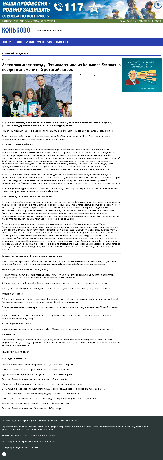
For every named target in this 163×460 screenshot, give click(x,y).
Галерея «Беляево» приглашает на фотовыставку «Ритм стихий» (34, 379)
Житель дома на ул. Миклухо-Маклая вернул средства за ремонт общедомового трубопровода (50, 398)
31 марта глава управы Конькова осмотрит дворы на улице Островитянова (40, 393)
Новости (7, 41)
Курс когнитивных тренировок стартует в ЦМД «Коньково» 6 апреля (37, 374)
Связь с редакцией (57, 41)
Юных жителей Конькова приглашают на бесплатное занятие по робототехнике (43, 384)
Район (19, 41)
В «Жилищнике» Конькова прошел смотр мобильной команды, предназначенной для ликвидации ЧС (53, 388)
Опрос (40, 41)
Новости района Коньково (48, 30)
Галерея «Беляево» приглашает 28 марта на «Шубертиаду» (31, 408)
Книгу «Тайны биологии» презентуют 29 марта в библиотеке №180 (35, 403)
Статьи (30, 41)
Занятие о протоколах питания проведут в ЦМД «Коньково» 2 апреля (37, 364)
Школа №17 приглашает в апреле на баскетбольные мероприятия (35, 369)
